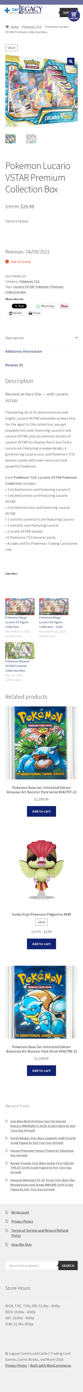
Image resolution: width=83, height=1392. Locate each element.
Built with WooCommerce (50, 1365)
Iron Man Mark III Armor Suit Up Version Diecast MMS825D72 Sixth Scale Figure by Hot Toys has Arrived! (42, 1126)
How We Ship (21, 1244)
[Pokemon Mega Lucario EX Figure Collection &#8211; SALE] (53, 606)
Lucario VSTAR (23, 287)
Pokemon (42, 287)
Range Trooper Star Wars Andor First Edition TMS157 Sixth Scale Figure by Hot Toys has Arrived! (42, 1167)
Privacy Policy (22, 1221)
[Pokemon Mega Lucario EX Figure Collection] (20, 606)
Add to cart (41, 811)
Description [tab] (14, 337)
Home (15, 27)
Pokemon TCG (32, 27)
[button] (70, 61)
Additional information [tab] (23, 351)
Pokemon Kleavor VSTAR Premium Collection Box (17, 666)
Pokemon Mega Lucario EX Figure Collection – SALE (51, 622)
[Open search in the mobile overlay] (41, 1265)
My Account (20, 1212)
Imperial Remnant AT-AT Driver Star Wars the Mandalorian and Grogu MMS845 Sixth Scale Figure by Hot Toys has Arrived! (42, 1184)
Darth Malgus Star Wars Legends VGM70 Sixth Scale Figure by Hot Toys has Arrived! (43, 1140)
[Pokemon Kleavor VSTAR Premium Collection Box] (20, 650)
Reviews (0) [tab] (14, 365)
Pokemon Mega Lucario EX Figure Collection (17, 622)
